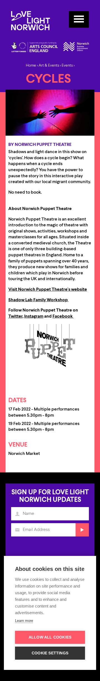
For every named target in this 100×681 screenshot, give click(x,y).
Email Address (17, 530)
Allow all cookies (50, 637)
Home (31, 65)
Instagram (33, 316)
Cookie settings (50, 653)
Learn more (24, 621)
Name (17, 514)
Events (67, 65)
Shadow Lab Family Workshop (38, 300)
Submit (82, 529)
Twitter (15, 316)
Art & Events (49, 65)
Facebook (63, 316)
